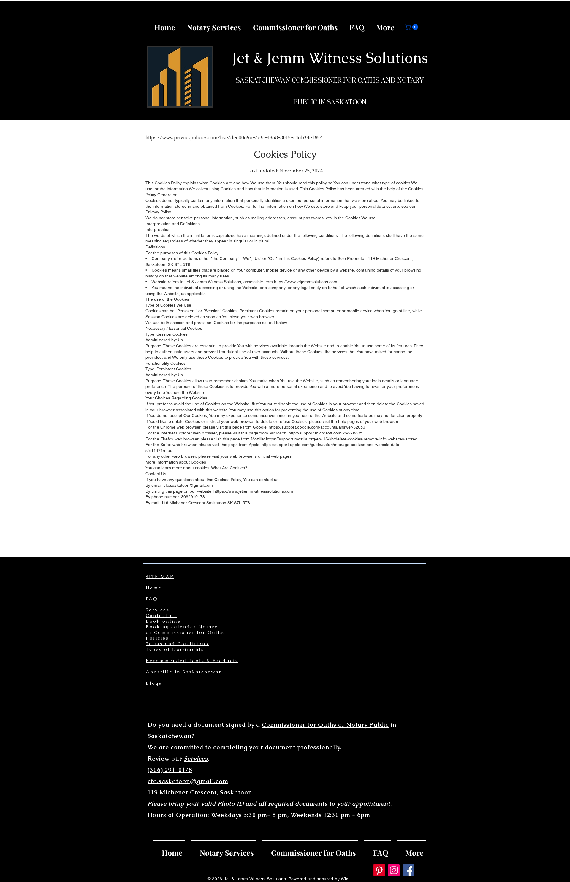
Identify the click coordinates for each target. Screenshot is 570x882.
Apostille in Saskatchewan (184, 672)
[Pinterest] (379, 870)
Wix (344, 878)
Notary (208, 626)
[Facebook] (408, 870)
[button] (412, 27)
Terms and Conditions (177, 643)
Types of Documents (175, 649)
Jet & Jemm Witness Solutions (330, 57)
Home (154, 588)
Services (158, 610)
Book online (163, 621)
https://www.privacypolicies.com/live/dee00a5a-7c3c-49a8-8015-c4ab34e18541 (235, 137)
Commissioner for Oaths (189, 632)
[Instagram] (394, 870)
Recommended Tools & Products (192, 660)
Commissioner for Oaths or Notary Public (325, 725)
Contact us (161, 615)
